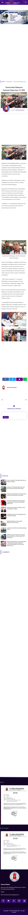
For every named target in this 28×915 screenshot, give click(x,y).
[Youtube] (24, 901)
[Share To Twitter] (12, 379)
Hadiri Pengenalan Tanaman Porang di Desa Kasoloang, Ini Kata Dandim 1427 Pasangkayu (16, 536)
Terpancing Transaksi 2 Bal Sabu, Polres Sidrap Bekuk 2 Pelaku (16, 508)
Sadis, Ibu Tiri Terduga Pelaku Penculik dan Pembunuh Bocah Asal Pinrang (16, 487)
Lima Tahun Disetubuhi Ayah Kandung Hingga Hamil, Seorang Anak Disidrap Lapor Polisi (16, 502)
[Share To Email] (19, 379)
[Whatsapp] (14, 901)
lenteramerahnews (12, 387)
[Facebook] (3, 901)
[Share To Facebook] (5, 379)
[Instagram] (19, 901)
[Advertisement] (14, 38)
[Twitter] (8, 901)
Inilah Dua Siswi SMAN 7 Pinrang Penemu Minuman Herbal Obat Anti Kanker (16, 494)
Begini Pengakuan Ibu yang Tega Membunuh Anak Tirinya (14, 521)
